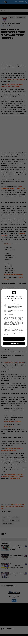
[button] (14, 315)
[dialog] (14, 318)
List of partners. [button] (15, 324)
